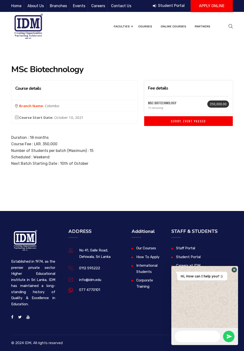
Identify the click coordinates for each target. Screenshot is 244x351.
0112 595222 (89, 268)
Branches (58, 6)
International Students (147, 268)
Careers (98, 6)
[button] (234, 269)
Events (79, 6)
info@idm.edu (90, 280)
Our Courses (146, 248)
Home (16, 6)
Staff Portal (185, 248)
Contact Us (121, 6)
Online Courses (173, 26)
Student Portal (171, 5)
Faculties (122, 26)
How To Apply (147, 257)
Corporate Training (144, 283)
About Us (35, 6)
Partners (202, 26)
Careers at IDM (188, 265)
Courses (145, 26)
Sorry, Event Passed (188, 121)
